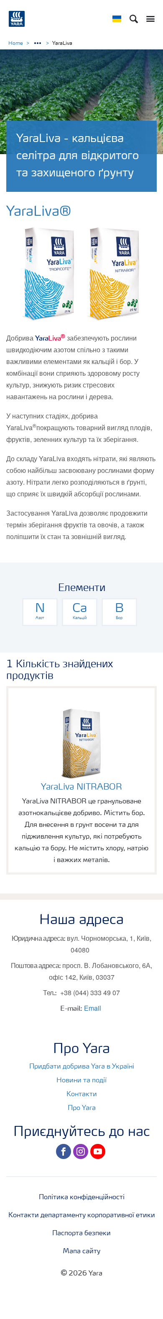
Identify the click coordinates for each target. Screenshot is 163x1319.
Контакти (81, 1094)
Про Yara (82, 1108)
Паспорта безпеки (81, 1233)
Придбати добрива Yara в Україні (81, 1066)
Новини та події (81, 1080)
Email (92, 1008)
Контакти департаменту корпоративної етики (81, 1215)
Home (15, 43)
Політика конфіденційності (82, 1197)
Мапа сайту (81, 1251)
